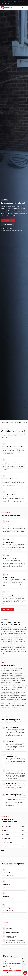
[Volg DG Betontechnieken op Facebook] (2, 3)
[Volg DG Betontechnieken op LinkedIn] (5, 3)
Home (2, 422)
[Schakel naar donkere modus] (22, 8)
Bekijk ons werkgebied (6, 850)
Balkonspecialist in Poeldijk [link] (21, 422)
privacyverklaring (7, 968)
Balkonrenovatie (9, 422)
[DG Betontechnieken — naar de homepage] (6, 7)
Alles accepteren (12, 970)
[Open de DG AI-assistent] (25, 973)
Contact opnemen (7, 224)
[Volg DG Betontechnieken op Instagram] (8, 3)
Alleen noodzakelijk (12, 972)
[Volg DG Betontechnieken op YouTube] (15, 3)
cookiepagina (6, 966)
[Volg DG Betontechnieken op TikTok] (11, 3)
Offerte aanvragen (7, 220)
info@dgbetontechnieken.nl (12, 932)
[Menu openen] (25, 7)
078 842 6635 (9, 928)
